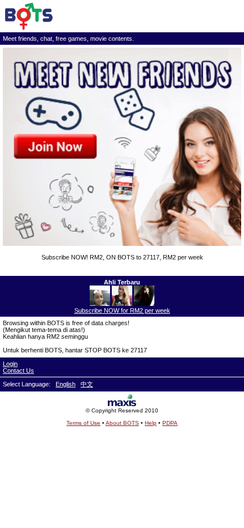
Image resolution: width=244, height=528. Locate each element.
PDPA (170, 423)
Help (151, 423)
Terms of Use (83, 423)
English (65, 384)
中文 (87, 384)
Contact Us (18, 370)
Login (10, 363)
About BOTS (122, 423)
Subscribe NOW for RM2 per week (122, 310)
